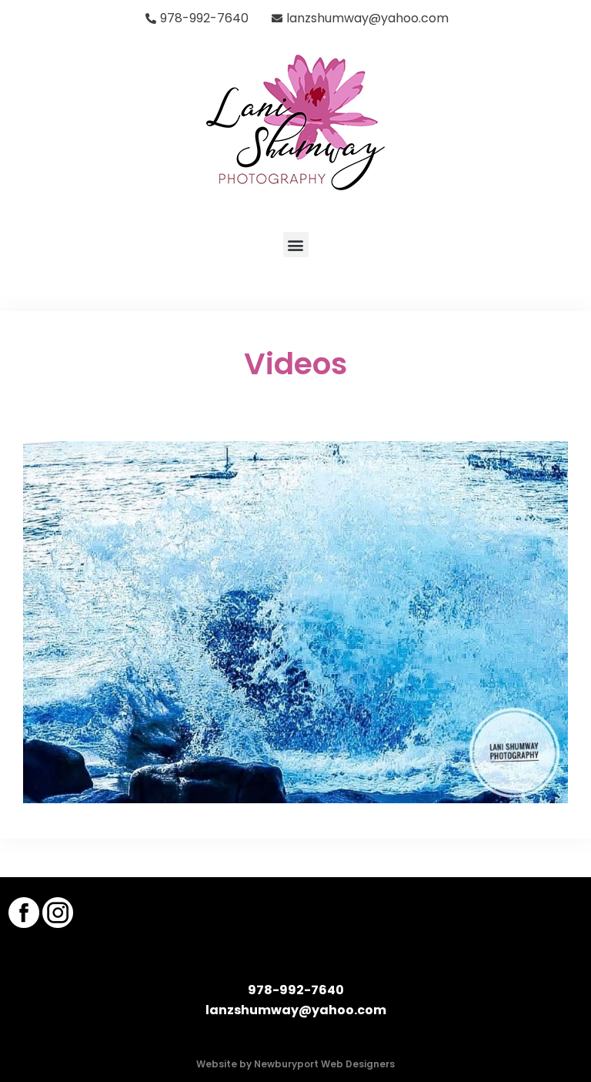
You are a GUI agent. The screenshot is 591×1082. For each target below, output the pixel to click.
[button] (296, 244)
